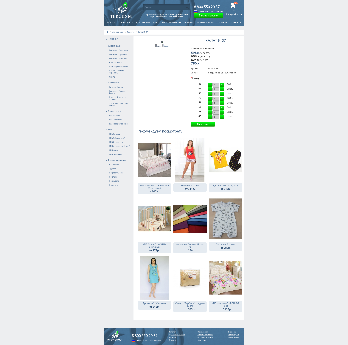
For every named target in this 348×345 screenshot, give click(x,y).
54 (199, 103)
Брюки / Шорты (116, 87)
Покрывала (114, 181)
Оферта (223, 23)
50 (199, 94)
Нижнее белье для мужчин (117, 98)
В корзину (203, 124)
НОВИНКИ (113, 39)
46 (199, 84)
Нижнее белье (115, 63)
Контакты (236, 23)
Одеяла (112, 169)
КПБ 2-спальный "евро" (119, 146)
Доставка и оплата (146, 23)
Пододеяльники (116, 173)
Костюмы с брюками (118, 55)
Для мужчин (114, 83)
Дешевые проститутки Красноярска (233, 334)
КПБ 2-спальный (116, 142)
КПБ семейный (115, 155)
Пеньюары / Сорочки (118, 67)
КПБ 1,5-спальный (117, 138)
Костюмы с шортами (118, 59)
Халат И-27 (143, 32)
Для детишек (114, 111)
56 (199, 107)
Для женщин (118, 32)
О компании (126, 23)
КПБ (110, 130)
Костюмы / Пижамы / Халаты (118, 92)
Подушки (113, 177)
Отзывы (188, 23)
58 (199, 112)
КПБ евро (113, 151)
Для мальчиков (115, 120)
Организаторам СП (206, 23)
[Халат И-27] (158, 45)
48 (199, 89)
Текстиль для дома (117, 160)
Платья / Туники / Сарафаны (116, 72)
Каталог (111, 23)
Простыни (113, 185)
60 (199, 117)
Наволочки (114, 165)
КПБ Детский (114, 134)
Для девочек (114, 116)
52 (199, 98)
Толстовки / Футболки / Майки (119, 105)
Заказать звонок (208, 15)
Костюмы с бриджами (118, 51)
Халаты (130, 32)
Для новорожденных (118, 124)
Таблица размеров (171, 23)
